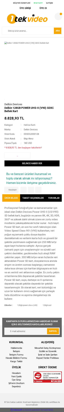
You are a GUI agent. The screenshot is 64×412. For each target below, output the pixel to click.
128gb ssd (47, 305)
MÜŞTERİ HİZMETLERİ (21, 3)
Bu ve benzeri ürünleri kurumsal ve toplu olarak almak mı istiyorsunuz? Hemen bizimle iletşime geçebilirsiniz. (31, 178)
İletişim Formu (16, 354)
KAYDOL (53, 331)
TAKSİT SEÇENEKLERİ (33, 198)
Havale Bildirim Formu (16, 358)
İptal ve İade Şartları (47, 354)
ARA (58, 31)
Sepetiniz (16, 386)
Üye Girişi (16, 379)
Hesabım (16, 373)
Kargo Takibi (16, 361)
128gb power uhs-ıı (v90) (27, 305)
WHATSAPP (38, 3)
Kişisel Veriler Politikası (47, 358)
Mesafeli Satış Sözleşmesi (48, 348)
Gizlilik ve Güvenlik (47, 351)
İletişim (16, 351)
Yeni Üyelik (16, 376)
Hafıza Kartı (29, 125)
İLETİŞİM (49, 3)
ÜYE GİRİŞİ (25, 8)
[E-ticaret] (31, 410)
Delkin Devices (13, 104)
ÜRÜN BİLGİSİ (11, 198)
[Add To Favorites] (17, 155)
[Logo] (27, 19)
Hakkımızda (16, 348)
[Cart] (58, 16)
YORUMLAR (54, 198)
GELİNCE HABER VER (32, 163)
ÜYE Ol (43, 8)
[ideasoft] (16, 409)
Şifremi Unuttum (16, 383)
